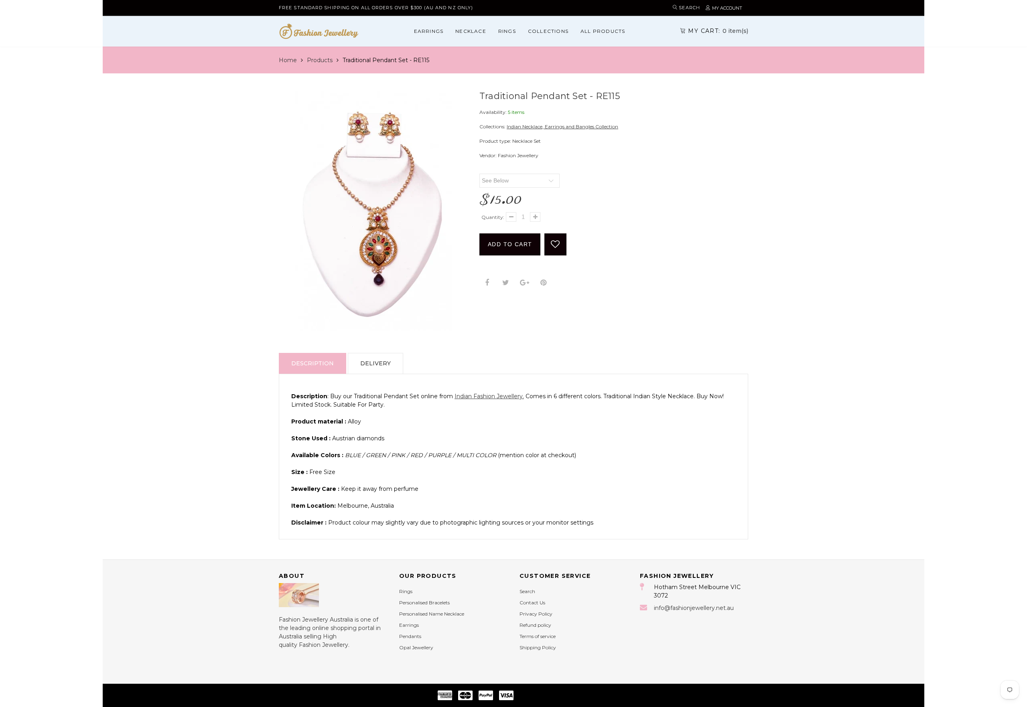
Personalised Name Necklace (431, 614)
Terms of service (538, 636)
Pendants (410, 636)
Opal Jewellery (416, 647)
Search (527, 591)
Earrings (429, 31)
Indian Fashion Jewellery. (489, 396)
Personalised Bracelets (424, 603)
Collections (548, 31)
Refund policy (535, 625)
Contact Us (532, 603)
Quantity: (492, 217)
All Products (602, 31)
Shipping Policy (538, 647)
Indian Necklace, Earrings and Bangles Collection (562, 127)
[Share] (486, 283)
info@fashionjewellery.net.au (694, 608)
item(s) (718, 30)
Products (320, 60)
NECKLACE (470, 31)
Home (288, 60)
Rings (507, 31)
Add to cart (510, 244)
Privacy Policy (536, 614)
